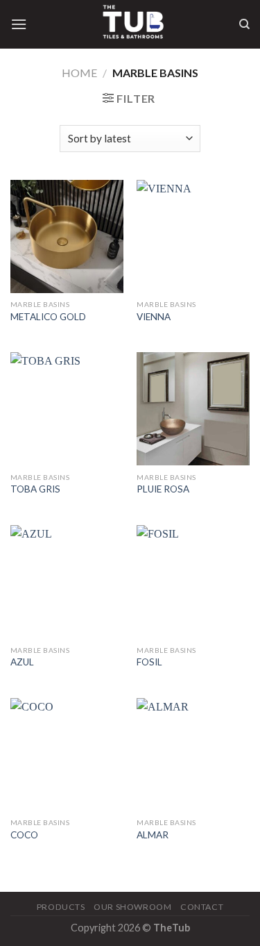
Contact (201, 907)
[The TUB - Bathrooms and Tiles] (132, 24)
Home (79, 72)
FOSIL (149, 661)
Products (61, 907)
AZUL (22, 661)
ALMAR (152, 834)
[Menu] (18, 24)
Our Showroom (132, 907)
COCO (24, 834)
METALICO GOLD (48, 316)
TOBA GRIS (35, 489)
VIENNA (154, 316)
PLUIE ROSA (163, 489)
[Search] (244, 24)
